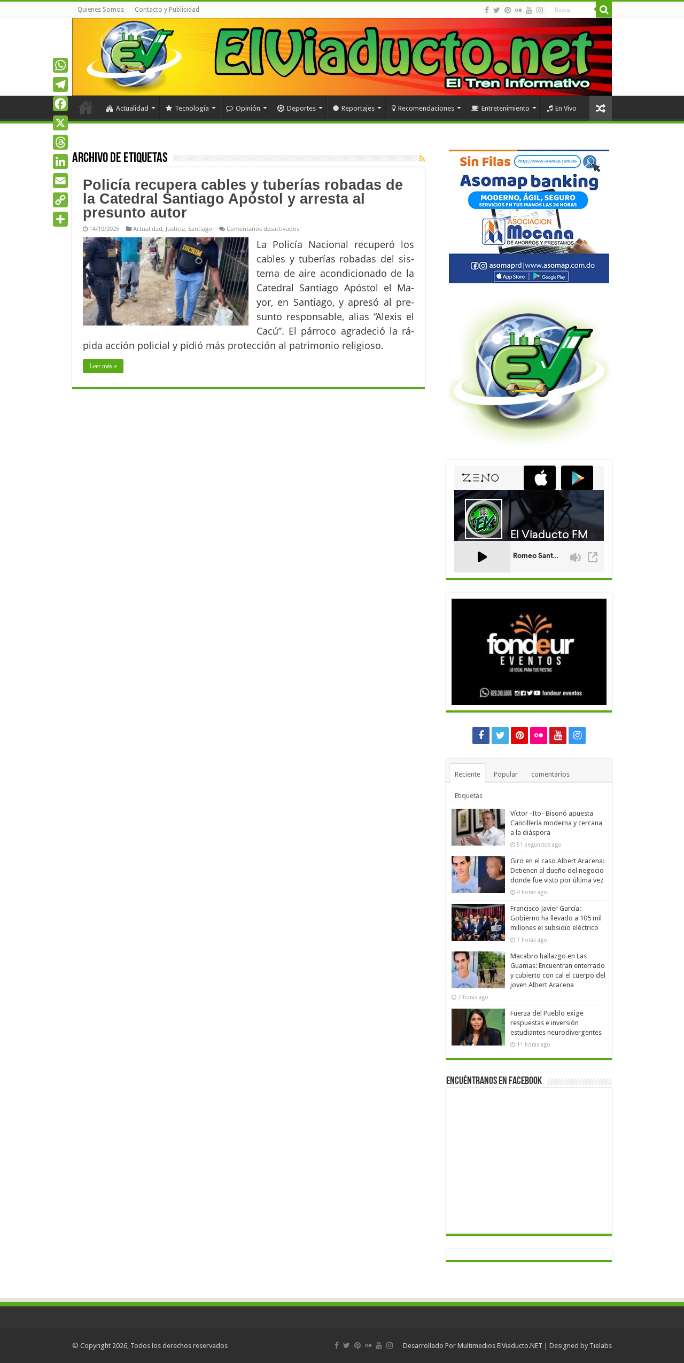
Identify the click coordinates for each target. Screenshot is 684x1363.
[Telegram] (60, 84)
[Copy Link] (60, 200)
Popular (506, 774)
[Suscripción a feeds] (422, 158)
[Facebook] (487, 10)
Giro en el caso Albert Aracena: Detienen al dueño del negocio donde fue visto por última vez (557, 870)
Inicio (86, 107)
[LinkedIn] (60, 161)
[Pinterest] (507, 10)
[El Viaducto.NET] (342, 57)
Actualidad (132, 108)
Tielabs (600, 1346)
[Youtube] (529, 10)
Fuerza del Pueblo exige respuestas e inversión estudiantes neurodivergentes (556, 1022)
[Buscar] (604, 10)
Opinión (248, 108)
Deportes (301, 108)
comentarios (550, 774)
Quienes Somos (100, 9)
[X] (60, 123)
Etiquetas (469, 796)
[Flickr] (518, 10)
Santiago (200, 228)
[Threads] (60, 142)
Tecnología (192, 108)
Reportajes (358, 108)
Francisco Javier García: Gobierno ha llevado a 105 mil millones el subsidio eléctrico (556, 918)
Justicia (175, 228)
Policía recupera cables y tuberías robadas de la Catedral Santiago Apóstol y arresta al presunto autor (243, 199)
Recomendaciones (426, 108)
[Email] (60, 180)
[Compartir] (60, 219)
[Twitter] (496, 10)
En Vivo (566, 108)
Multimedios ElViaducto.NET (499, 1346)
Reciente (467, 774)
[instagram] (539, 10)
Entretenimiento (505, 108)
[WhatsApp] (60, 65)
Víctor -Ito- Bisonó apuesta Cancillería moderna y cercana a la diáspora (556, 823)
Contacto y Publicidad (167, 9)
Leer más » (103, 366)
